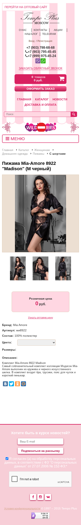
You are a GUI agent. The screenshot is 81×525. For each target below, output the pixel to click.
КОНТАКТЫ (40, 30)
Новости (60, 99)
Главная (24, 99)
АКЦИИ (58, 30)
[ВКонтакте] (5, 383)
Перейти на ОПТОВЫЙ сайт (26, 7)
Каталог (42, 99)
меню (17, 138)
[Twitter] (11, 383)
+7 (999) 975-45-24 (42, 56)
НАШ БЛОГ (31, 34)
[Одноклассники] (17, 383)
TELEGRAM (49, 34)
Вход (31, 41)
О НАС (23, 30)
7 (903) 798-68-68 (41, 47)
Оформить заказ (41, 88)
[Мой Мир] (23, 383)
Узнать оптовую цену (40, 317)
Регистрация (44, 41)
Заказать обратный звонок (40, 68)
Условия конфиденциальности (22, 508)
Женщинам (42, 150)
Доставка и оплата (40, 104)
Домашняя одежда (15, 153)
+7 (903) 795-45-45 (42, 51)
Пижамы (38, 153)
